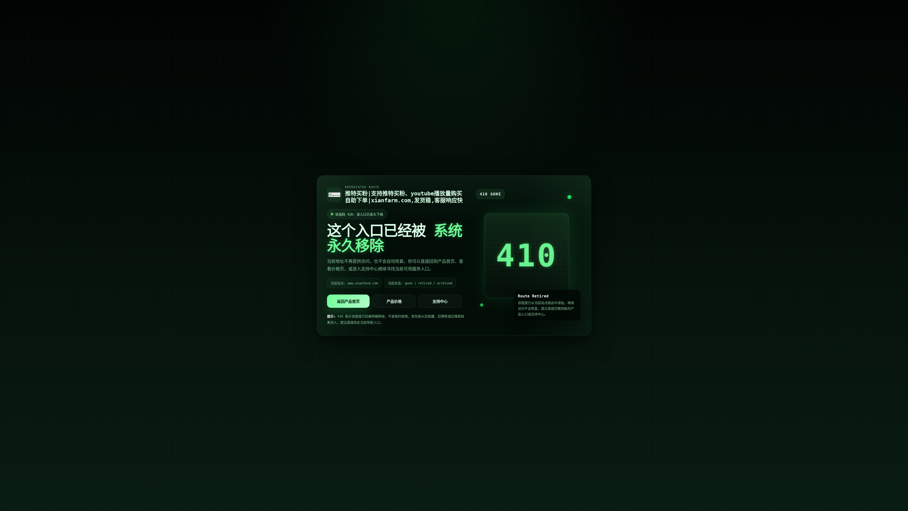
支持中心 (440, 301)
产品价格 (394, 301)
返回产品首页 (348, 301)
